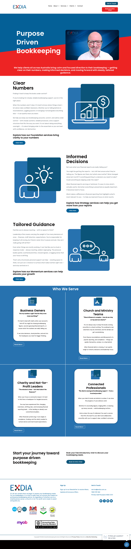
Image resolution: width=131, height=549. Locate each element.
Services (63, 6)
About (55, 6)
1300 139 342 (95, 492)
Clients (72, 6)
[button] (56, 6)
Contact (80, 6)
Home (50, 6)
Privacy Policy (75, 537)
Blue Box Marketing (92, 537)
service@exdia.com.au (98, 489)
